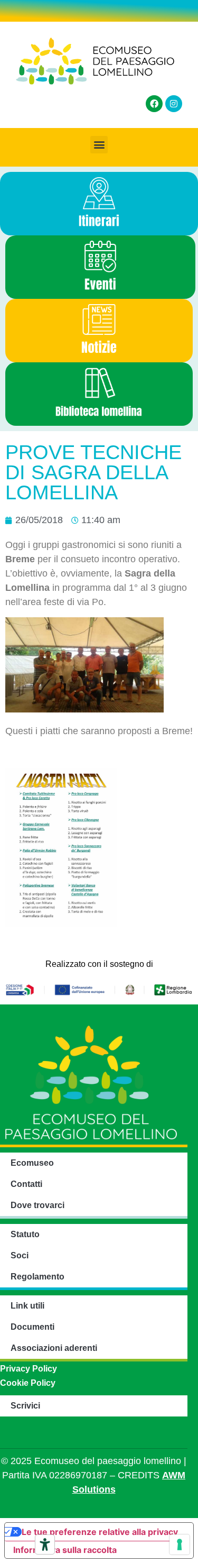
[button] (99, 144)
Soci (20, 1255)
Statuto (25, 1234)
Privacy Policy (28, 1368)
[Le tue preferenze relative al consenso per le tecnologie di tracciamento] (179, 1544)
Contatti (26, 1184)
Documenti (32, 1326)
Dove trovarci (37, 1205)
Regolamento (37, 1276)
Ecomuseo (32, 1162)
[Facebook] (154, 103)
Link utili (27, 1305)
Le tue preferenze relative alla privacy (100, 1532)
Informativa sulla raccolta (65, 1549)
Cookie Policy (27, 1382)
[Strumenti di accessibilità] (45, 1544)
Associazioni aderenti (54, 1347)
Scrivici (25, 1405)
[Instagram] (173, 103)
